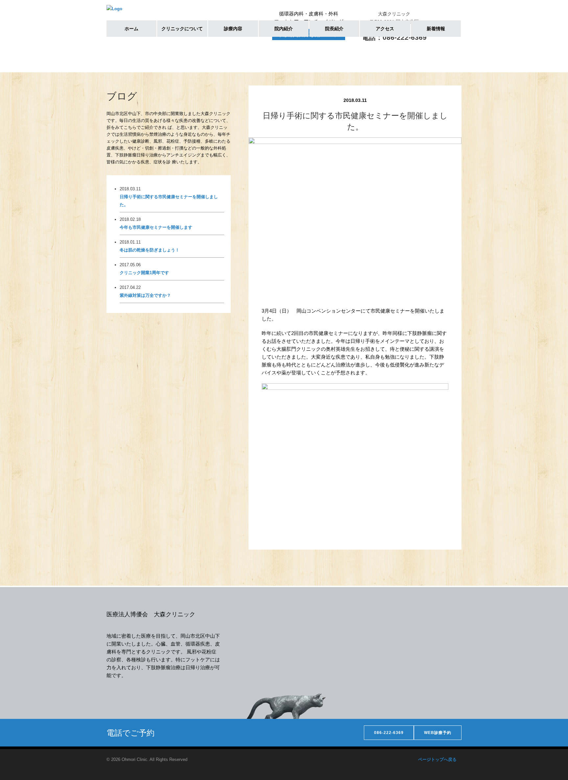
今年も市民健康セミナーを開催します (156, 227)
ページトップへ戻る (437, 759)
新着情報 (436, 28)
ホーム (131, 28)
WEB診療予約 (437, 732)
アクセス (385, 28)
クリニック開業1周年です (144, 272)
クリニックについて (182, 28)
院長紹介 (334, 28)
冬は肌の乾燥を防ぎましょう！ (149, 250)
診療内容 (233, 28)
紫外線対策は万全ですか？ (145, 295)
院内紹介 (283, 28)
